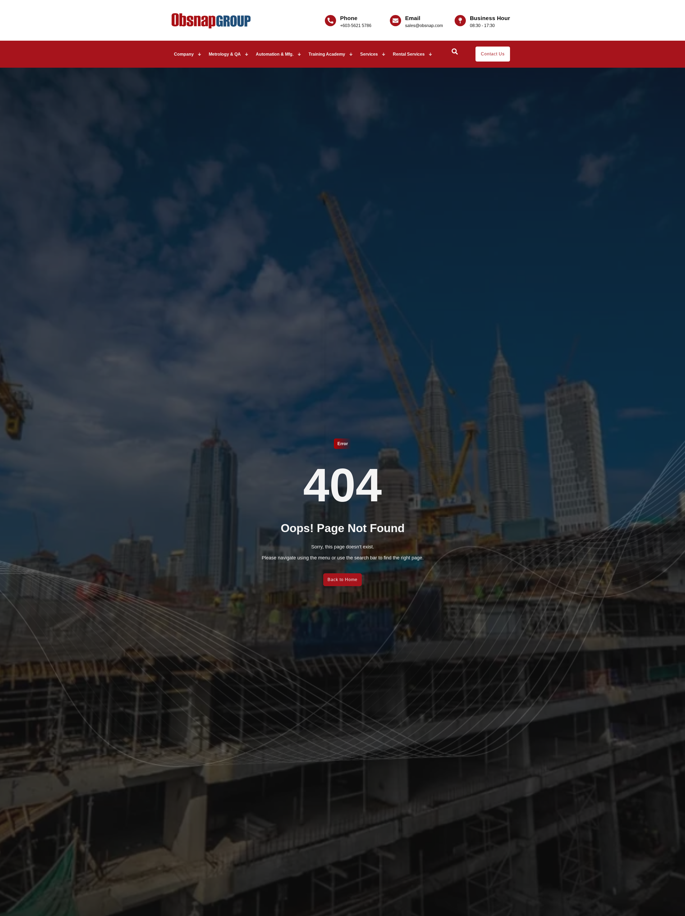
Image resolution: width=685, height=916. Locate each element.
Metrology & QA (225, 54)
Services (369, 54)
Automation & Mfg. (275, 54)
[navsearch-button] (454, 53)
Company (184, 54)
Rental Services (409, 54)
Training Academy (327, 54)
